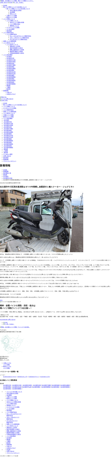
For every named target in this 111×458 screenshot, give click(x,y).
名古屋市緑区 (10, 82)
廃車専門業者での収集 (16, 51)
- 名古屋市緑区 (7, 145)
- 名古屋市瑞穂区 (8, 147)
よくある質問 (10, 29)
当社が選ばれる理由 (15, 10)
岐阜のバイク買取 (12, 17)
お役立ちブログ (11, 94)
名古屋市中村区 (11, 61)
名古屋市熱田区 (11, 80)
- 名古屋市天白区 (8, 135)
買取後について (14, 25)
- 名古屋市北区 (7, 127)
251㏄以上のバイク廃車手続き (18, 39)
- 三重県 (5, 151)
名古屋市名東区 (11, 68)
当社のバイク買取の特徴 (17, 22)
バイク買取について (9, 19)
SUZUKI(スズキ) (45, 376)
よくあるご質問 (7, 154)
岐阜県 (8, 89)
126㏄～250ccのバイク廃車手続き (19, 37)
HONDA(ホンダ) (22, 376)
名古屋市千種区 (11, 65)
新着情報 (5, 90)
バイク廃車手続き (8, 32)
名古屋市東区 (10, 75)
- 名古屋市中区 (7, 122)
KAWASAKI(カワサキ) (9, 376)
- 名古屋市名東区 (8, 132)
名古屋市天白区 (11, 72)
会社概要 (12, 12)
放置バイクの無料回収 (9, 41)
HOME (5, 5)
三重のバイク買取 (12, 15)
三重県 (8, 87)
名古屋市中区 (10, 58)
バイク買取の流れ (15, 24)
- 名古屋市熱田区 (8, 144)
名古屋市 (9, 56)
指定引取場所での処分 (16, 48)
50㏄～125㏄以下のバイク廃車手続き (20, 36)
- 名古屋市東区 (7, 139)
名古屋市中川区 (11, 60)
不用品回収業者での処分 (17, 53)
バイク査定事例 (7, 54)
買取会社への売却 (15, 46)
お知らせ (9, 92)
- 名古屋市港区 (7, 142)
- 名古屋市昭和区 (8, 140)
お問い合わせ (7, 156)
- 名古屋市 (6, 120)
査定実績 (9, 31)
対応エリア (13, 13)
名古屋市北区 (10, 63)
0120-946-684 (3, 319)
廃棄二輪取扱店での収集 (17, 49)
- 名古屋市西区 (7, 133)
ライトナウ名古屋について (14, 391)
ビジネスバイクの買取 (13, 27)
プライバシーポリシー (9, 161)
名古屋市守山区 (11, 73)
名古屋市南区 (10, 66)
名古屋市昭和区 (11, 77)
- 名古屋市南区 (7, 130)
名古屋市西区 (10, 70)
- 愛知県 (5, 149)
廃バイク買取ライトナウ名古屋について (15, 7)
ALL (1, 300)
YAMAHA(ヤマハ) (33, 376)
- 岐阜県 (5, 152)
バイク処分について (9, 43)
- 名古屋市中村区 (8, 125)
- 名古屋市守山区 (8, 137)
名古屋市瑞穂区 (11, 84)
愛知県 (8, 85)
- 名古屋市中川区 (8, 123)
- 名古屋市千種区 (8, 128)
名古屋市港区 (10, 78)
